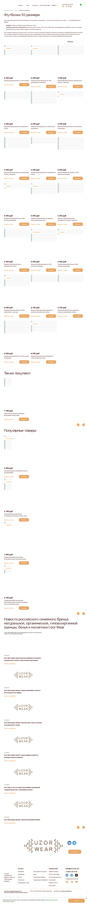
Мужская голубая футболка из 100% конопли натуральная (41, 265)
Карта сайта (52, 885)
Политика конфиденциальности (13, 891)
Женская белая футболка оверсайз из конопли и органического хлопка (68, 311)
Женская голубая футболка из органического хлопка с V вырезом (67, 219)
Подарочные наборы (39, 877)
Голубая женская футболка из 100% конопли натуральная (68, 265)
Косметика (21, 880)
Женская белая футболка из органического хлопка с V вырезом (70, 81)
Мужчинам (21, 871)
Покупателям (53, 868)
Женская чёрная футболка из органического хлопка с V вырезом (16, 173)
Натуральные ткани (23, 882)
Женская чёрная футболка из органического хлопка (43, 173)
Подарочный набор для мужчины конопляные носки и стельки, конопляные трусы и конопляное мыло (16, 602)
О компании (52, 880)
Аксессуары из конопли (40, 871)
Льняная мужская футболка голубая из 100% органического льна (42, 219)
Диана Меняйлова (67, 891)
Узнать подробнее (10, 663)
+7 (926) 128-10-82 (71, 871)
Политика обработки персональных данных (16, 892)
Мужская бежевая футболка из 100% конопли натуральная (68, 173)
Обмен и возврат (54, 871)
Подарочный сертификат (40, 880)
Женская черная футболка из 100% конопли (16, 80)
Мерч (34, 874)
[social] (63, 6)
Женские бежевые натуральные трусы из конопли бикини (15, 471)
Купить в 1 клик (9, 84)
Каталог (21, 868)
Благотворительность (55, 877)
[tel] (71, 6)
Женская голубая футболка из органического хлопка (12, 265)
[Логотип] (8, 5)
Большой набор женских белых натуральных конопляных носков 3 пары (15, 515)
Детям (20, 877)
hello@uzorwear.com (72, 868)
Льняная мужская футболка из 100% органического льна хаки (14, 311)
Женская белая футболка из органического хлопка (16, 127)
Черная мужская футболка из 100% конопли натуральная (16, 357)
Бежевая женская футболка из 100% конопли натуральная (14, 219)
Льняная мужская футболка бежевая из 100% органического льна (42, 357)
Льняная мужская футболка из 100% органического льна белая (41, 81)
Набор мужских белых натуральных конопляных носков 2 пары (14, 414)
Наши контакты (53, 882)
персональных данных (24, 856)
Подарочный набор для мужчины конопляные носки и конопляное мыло (15, 558)
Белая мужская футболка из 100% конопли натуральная (43, 127)
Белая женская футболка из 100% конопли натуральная (70, 127)
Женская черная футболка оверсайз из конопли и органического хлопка (42, 311)
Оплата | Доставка (54, 874)
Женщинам (21, 874)
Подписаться (74, 851)
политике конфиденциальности (39, 856)
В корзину (24, 84)
